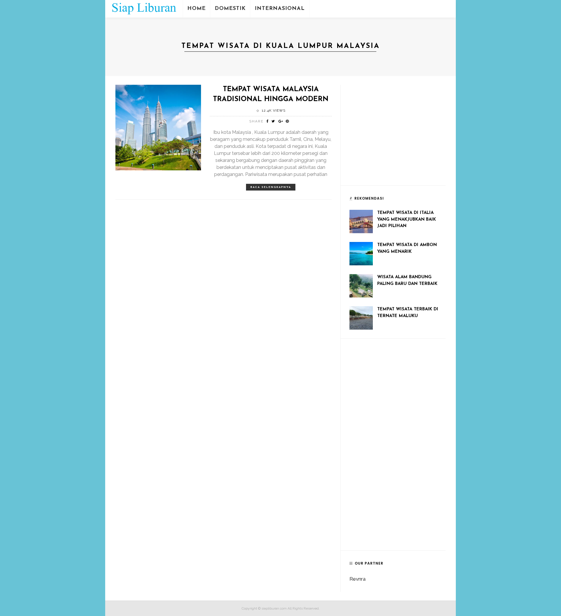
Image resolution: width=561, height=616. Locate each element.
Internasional (280, 8)
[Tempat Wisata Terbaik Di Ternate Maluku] (361, 317)
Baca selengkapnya (270, 187)
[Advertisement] (393, 137)
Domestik (230, 8)
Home (196, 8)
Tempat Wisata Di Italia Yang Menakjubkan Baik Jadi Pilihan (406, 219)
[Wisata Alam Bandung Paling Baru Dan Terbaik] (361, 285)
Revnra (357, 579)
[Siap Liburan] (144, 8)
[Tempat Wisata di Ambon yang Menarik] (361, 253)
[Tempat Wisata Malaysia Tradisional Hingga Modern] (158, 127)
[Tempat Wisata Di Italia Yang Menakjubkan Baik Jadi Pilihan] (361, 221)
